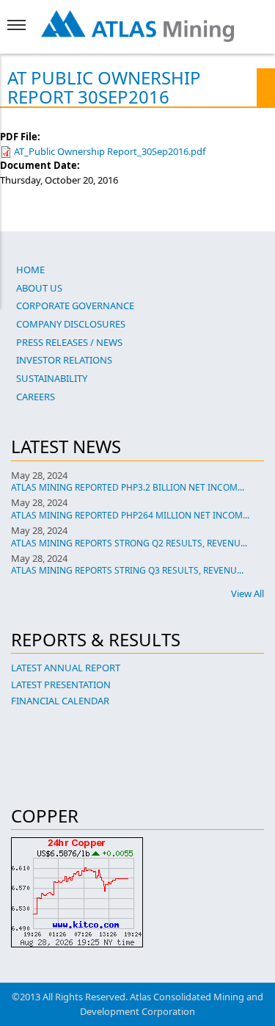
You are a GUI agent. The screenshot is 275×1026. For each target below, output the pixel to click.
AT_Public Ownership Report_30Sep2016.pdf (109, 151)
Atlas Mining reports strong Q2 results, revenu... (129, 543)
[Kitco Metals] (137, 892)
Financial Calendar (60, 700)
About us (39, 288)
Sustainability (51, 378)
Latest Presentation (61, 684)
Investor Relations (64, 359)
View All (247, 593)
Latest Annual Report (65, 667)
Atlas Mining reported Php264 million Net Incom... (130, 515)
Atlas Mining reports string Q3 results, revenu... (127, 570)
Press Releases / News (69, 342)
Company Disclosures (70, 323)
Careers (35, 396)
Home (30, 269)
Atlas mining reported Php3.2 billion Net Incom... (127, 487)
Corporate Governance (75, 305)
